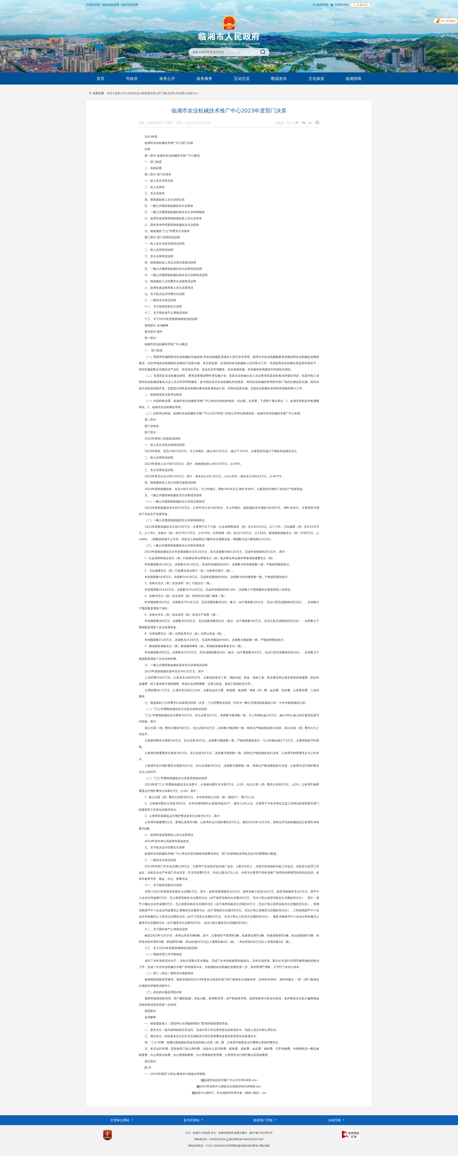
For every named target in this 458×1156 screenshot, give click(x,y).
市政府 (132, 78)
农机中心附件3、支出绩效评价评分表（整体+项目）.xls (230, 1093)
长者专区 (362, 5)
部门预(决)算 (166, 93)
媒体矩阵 (322, 4)
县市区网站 (191, 1120)
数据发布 (279, 78)
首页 (100, 78)
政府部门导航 (263, 1120)
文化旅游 (316, 78)
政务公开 (167, 78)
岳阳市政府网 (129, 4)
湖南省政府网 (110, 4)
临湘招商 (353, 78)
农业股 (180, 93)
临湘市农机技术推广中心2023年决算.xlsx (230, 1080)
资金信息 (133, 93)
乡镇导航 (335, 1120)
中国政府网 (93, 4)
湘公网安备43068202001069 (246, 1139)
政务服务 (204, 78)
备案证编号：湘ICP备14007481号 (253, 1132)
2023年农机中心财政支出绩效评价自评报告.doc (230, 1086)
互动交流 (242, 78)
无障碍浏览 (341, 4)
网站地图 (265, 1145)
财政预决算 (148, 93)
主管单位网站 (120, 1120)
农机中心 (192, 93)
